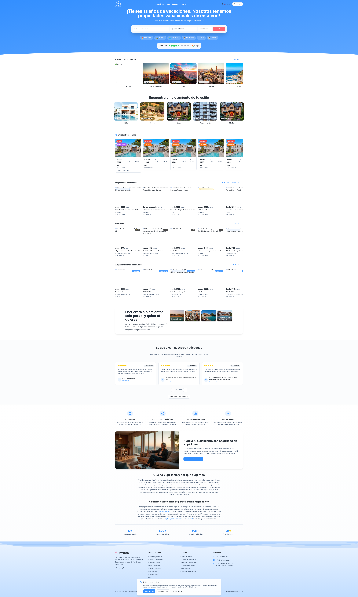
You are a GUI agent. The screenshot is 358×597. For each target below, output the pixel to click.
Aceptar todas (149, 591)
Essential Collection (154, 563)
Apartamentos (153, 574)
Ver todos (236, 265)
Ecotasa (183, 4)
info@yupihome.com (223, 560)
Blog (168, 4)
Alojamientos (160, 4)
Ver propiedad (126, 380)
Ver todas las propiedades (230, 183)
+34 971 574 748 (222, 557)
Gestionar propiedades (188, 571)
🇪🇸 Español (227, 4)
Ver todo (236, 59)
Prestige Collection (154, 569)
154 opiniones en (186, 46)
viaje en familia (164, 511)
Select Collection (154, 566)
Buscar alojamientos (155, 557)
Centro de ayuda (186, 557)
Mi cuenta (239, 4)
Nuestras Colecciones (155, 560)
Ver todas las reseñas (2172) (179, 396)
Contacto (175, 4)
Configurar (178, 591)
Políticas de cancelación (188, 560)
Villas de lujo (152, 571)
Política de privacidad (187, 566)
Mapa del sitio (185, 569)
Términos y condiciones (188, 563)
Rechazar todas (163, 591)
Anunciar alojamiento (193, 459)
